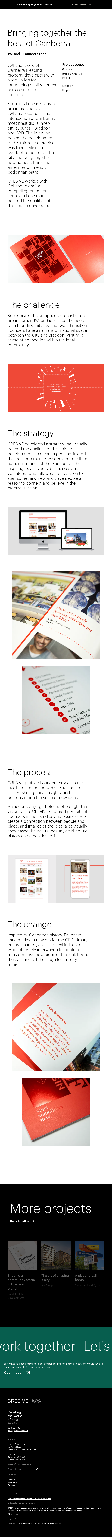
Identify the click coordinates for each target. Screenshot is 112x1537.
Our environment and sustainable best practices (29, 1498)
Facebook (12, 1485)
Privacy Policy (13, 1514)
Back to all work (22, 1221)
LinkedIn (11, 1479)
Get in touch (14, 1372)
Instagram (12, 1482)
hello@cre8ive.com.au (18, 1430)
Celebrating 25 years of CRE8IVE (35, 4)
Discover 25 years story (80, 4)
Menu (95, 14)
